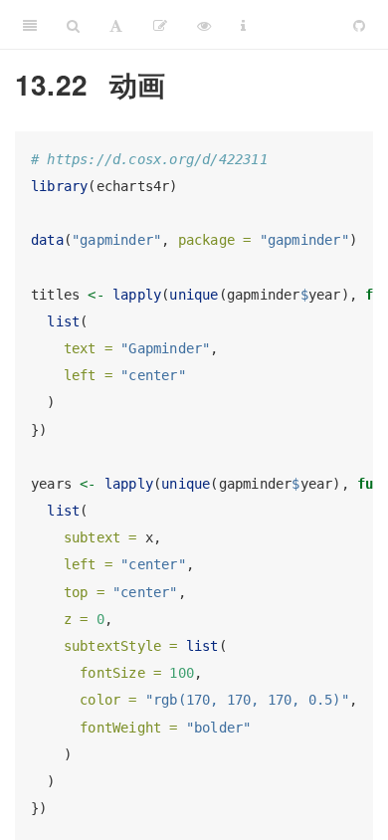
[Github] (359, 25)
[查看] (204, 25)
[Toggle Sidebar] (30, 25)
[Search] (73, 25)
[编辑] (160, 25)
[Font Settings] (116, 25)
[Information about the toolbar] (243, 25)
